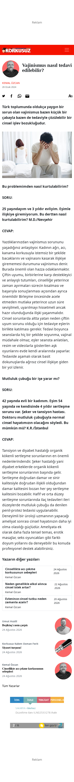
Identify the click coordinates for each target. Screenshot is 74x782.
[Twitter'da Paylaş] (3, 96)
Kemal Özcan (11, 83)
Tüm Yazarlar (11, 686)
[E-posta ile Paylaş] (27, 96)
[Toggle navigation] (67, 49)
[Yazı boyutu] (70, 96)
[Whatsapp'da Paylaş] (19, 96)
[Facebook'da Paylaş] (11, 96)
